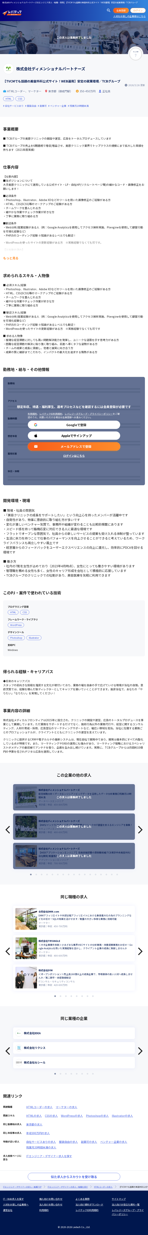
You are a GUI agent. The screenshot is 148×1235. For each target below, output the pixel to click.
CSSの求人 (51, 1116)
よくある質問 (82, 1198)
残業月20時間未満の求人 (41, 1147)
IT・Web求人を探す (13, 1198)
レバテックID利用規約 (50, 413)
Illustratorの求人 (122, 1116)
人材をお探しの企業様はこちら (129, 16)
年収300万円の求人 (38, 1133)
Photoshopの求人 (97, 1116)
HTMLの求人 (34, 1116)
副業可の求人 (89, 1142)
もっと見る (10, 258)
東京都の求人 (34, 1124)
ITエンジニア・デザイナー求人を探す (49, 1156)
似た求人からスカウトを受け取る (74, 1176)
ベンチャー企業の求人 (113, 1142)
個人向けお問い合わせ (50, 1198)
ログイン (138, 10)
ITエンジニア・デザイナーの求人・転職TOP (22, 1186)
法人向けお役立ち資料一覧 (126, 1204)
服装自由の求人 (68, 1142)
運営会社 (7, 1210)
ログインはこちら (74, 456)
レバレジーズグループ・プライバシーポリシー (89, 413)
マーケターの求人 (66, 1107)
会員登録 (121, 10)
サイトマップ (119, 1198)
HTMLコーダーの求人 (39, 1107)
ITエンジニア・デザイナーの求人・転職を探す (68, 1186)
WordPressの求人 (72, 1116)
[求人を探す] (109, 10)
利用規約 (32, 413)
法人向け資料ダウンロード (89, 1204)
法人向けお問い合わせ (50, 1204)
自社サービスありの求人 (41, 1142)
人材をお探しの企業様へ (16, 1204)
